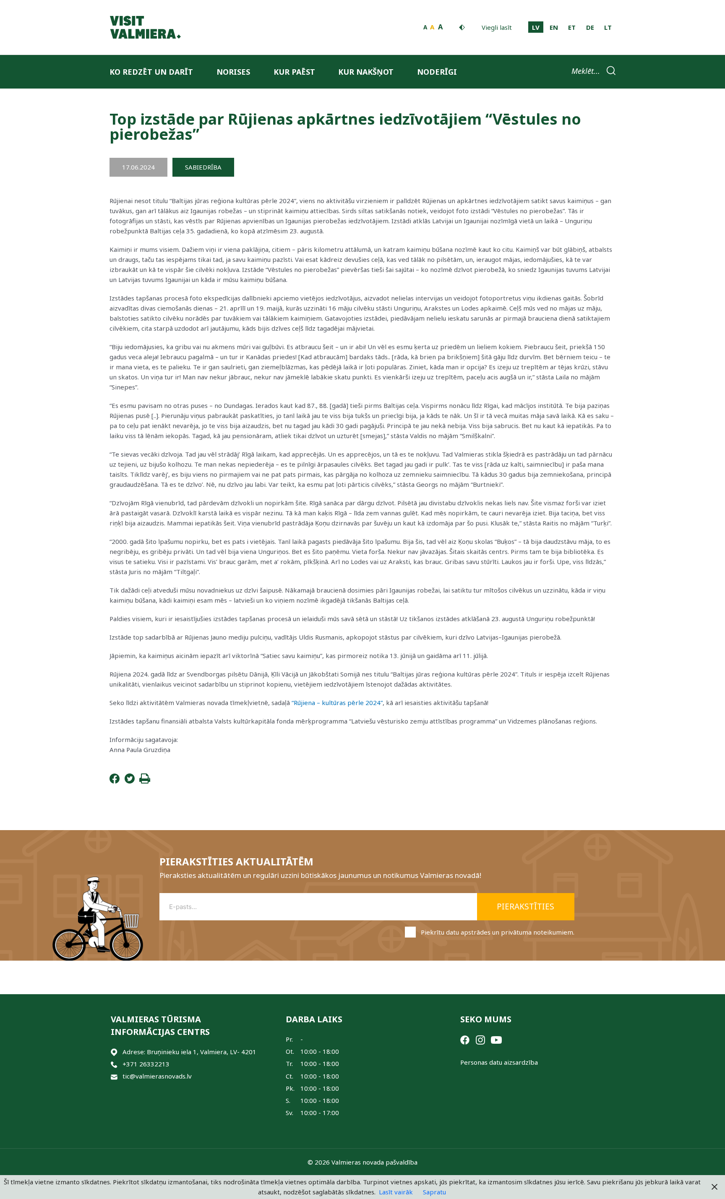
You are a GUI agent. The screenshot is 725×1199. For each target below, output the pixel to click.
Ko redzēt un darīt (151, 72)
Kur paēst (294, 72)
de (590, 27)
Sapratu (434, 1192)
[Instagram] (480, 1039)
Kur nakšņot (366, 72)
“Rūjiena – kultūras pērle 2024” (337, 702)
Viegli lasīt (497, 27)
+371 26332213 (146, 1064)
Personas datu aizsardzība (499, 1062)
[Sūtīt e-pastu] (114, 1076)
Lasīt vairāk (396, 1192)
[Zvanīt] (114, 1064)
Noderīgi (437, 72)
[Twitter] (130, 781)
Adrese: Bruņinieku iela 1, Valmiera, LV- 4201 (189, 1051)
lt (608, 27)
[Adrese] (114, 1052)
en (554, 27)
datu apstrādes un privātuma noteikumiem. (510, 932)
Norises (233, 72)
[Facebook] (115, 781)
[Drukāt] (144, 781)
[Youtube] (496, 1039)
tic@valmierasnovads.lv (157, 1076)
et (572, 27)
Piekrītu (497, 932)
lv (536, 27)
